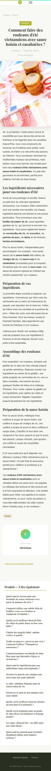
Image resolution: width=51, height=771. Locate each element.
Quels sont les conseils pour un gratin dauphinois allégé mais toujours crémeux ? (24, 735)
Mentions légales (20, 757)
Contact (34, 757)
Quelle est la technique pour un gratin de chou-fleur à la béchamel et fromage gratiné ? (25, 714)
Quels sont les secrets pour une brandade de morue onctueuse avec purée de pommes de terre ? (23, 599)
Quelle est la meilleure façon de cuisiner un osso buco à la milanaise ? (25, 703)
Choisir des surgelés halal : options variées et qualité (22, 634)
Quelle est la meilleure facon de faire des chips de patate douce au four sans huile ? (24, 623)
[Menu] (30, 2)
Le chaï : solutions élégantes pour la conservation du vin (23, 685)
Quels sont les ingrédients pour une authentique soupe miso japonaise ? (23, 667)
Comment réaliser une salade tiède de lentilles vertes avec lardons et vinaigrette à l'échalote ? (24, 611)
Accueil (6, 15)
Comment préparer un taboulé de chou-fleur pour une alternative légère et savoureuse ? (25, 656)
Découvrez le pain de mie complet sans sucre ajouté (24, 694)
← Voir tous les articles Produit (18, 564)
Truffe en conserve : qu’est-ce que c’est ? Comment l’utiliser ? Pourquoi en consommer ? (25, 644)
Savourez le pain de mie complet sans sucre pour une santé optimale (24, 676)
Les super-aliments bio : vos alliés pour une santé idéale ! (25, 724)
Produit (15, 15)
